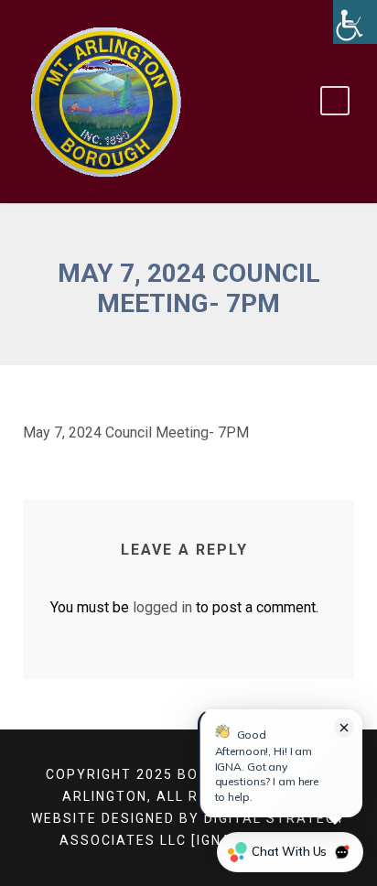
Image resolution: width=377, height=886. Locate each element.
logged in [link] (162, 607)
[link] (355, 22)
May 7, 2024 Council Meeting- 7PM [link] (136, 432)
